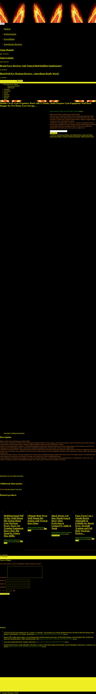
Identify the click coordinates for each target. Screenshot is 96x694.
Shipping (6, 97)
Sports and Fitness (87, 135)
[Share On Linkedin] (12, 480)
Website (2, 587)
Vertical (7, 29)
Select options (55, 535)
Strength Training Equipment (71, 136)
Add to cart (54, 133)
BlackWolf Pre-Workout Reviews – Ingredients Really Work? (29, 73)
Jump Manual (7, 50)
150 (1, 62)
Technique (6, 94)
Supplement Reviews (13, 44)
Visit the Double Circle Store (13, 489)
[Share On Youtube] (22, 480)
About (5, 99)
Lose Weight (7, 91)
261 (1, 54)
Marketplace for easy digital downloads (11, 476)
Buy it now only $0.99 (14, 86)
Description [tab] (7, 433)
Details (81, 111)
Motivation (7, 96)
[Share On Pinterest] (17, 480)
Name (2, 580)
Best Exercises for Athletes (11, 84)
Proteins (6, 92)
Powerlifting (9, 39)
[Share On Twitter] (7, 480)
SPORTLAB (11, 87)
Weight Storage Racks (87, 136)
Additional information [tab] (17, 433)
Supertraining (7, 58)
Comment (3, 577)
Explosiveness (10, 34)
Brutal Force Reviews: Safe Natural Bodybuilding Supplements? (31, 66)
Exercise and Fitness (63, 135)
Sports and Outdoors (56, 136)
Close (2, 24)
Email (2, 584)
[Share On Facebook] (2, 480)
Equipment (7, 89)
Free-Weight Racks (75, 135)
